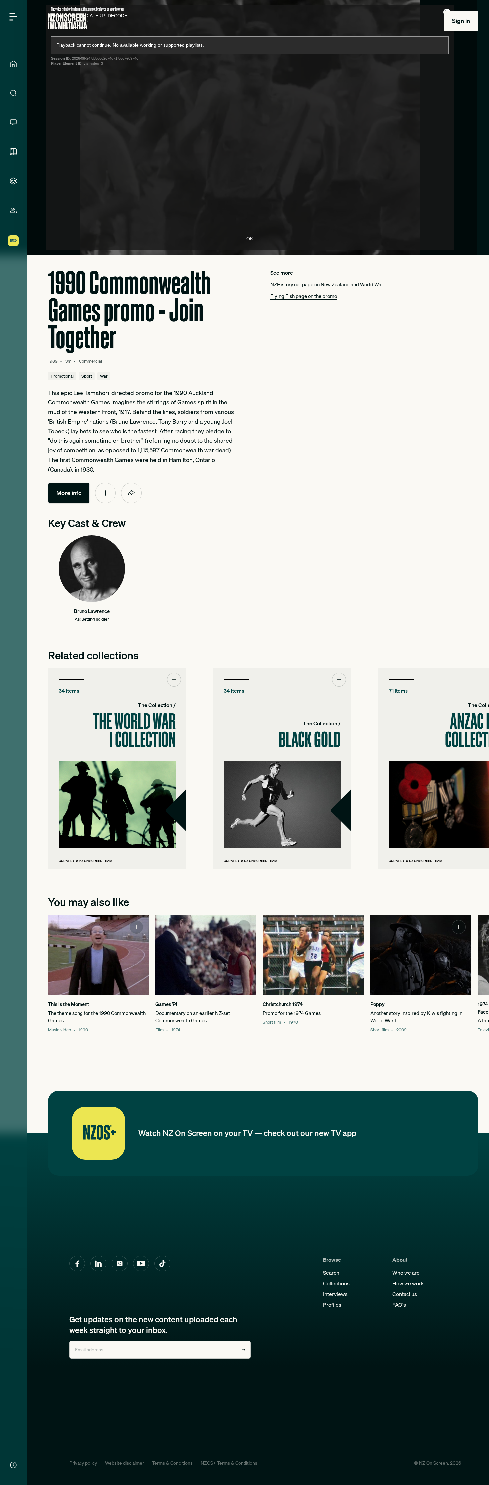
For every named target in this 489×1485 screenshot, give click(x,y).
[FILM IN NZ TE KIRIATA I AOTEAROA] (13, 151)
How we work (408, 1283)
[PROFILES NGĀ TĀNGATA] (13, 210)
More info (69, 493)
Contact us (404, 1294)
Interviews (335, 1294)
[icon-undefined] (105, 493)
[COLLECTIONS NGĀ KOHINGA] (13, 181)
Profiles (332, 1304)
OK (249, 238)
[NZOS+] (13, 241)
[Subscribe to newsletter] (243, 1350)
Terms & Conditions (172, 1463)
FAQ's (399, 1304)
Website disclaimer (124, 1463)
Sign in (461, 21)
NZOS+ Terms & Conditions (229, 1463)
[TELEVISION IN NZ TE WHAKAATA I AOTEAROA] (13, 122)
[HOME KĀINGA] (13, 63)
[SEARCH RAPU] (13, 93)
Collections (336, 1283)
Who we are (406, 1272)
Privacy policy (83, 1463)
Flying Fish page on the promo (303, 296)
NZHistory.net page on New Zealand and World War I (328, 284)
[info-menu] (13, 1465)
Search (331, 1272)
